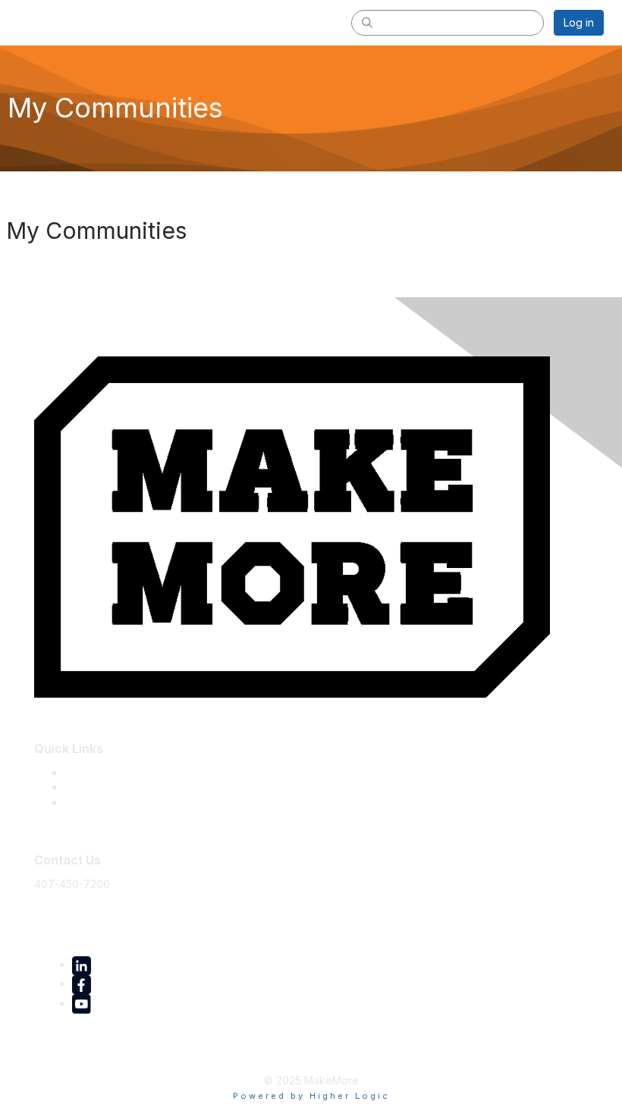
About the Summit (107, 772)
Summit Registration (113, 786)
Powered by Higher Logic (311, 1095)
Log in (579, 22)
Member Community (114, 801)
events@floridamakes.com (100, 905)
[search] (367, 22)
